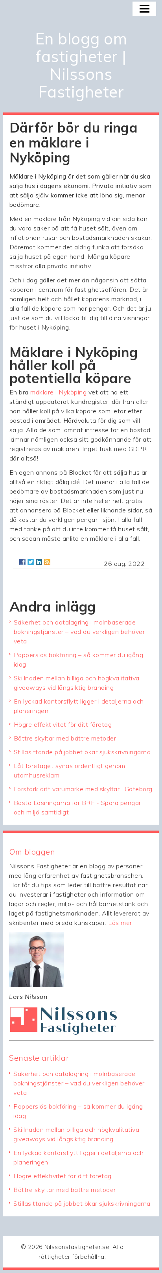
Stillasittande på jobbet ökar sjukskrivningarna (82, 752)
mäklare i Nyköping (58, 392)
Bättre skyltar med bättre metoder (65, 738)
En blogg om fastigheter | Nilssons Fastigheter (81, 65)
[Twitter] (31, 562)
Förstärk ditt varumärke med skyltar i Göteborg (83, 789)
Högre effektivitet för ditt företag (63, 724)
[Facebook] (22, 562)
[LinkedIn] (39, 562)
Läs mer (120, 923)
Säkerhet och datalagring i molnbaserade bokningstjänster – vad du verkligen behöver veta (79, 631)
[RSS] (47, 562)
